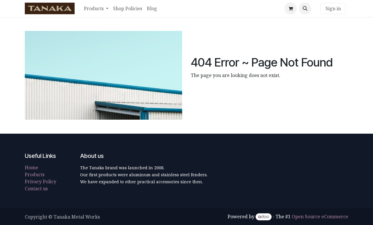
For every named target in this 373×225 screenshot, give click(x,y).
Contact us (36, 188)
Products (35, 174)
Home (31, 167)
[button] (305, 8)
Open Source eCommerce (320, 216)
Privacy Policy (40, 181)
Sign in (333, 8)
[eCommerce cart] (290, 8)
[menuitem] (96, 8)
